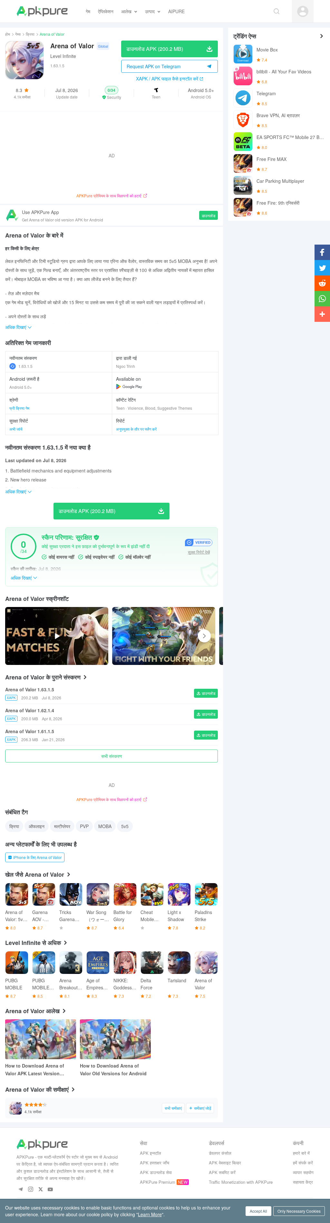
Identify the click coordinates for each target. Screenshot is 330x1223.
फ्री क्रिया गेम (19, 408)
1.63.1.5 (25, 366)
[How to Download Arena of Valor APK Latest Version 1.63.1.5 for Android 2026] (40, 1039)
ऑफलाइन (36, 826)
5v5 (125, 826)
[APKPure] (42, 11)
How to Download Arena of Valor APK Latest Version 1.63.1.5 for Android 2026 (34, 1069)
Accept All (258, 1211)
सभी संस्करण (111, 756)
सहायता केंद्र (303, 1182)
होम (7, 34)
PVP (84, 826)
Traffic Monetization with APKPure (241, 1182)
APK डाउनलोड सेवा (156, 1172)
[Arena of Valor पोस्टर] (163, 636)
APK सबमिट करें (222, 1172)
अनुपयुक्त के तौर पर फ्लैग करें (136, 429)
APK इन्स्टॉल (150, 1153)
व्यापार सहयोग (303, 1172)
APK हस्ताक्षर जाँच (154, 1163)
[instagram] (30, 1190)
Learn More (150, 1214)
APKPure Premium (157, 1182)
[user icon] (302, 11)
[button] (111, 93)
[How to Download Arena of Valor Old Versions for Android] (115, 1039)
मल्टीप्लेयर (62, 826)
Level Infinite (63, 56)
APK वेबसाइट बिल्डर (225, 1163)
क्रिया (30, 34)
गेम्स (18, 34)
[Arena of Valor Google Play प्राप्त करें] (129, 386)
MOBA (105, 826)
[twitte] (40, 1190)
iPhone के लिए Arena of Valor (37, 857)
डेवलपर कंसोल (220, 1153)
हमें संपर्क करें (303, 1163)
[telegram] (20, 1190)
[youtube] (50, 1190)
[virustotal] (96, 537)
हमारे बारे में (301, 1153)
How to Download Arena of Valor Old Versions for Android (113, 1069)
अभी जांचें (15, 429)
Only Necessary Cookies (299, 1211)
